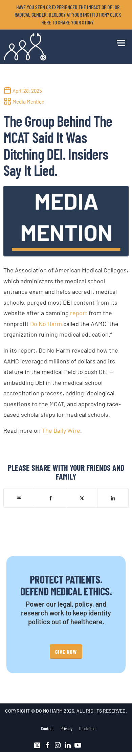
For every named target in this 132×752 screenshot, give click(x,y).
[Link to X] (37, 745)
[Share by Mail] (19, 497)
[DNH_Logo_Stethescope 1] (53, 46)
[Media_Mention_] (66, 221)
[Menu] (119, 42)
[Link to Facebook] (47, 745)
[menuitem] (68, 14)
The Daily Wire (61, 430)
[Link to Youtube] (78, 745)
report (78, 313)
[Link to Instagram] (57, 745)
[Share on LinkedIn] (112, 497)
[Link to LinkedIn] (68, 745)
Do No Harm (46, 323)
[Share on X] (81, 497)
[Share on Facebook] (50, 497)
